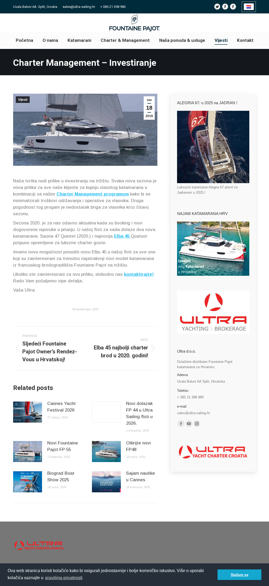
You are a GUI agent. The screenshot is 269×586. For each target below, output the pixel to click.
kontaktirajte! (139, 274)
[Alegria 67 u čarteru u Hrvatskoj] (213, 182)
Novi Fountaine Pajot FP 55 (62, 446)
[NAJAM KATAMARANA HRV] (213, 275)
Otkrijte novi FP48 (138, 446)
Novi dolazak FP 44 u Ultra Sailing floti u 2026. (139, 413)
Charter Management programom (92, 194)
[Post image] (27, 412)
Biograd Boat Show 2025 (60, 476)
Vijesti (22, 100)
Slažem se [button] (240, 575)
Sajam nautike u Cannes (140, 476)
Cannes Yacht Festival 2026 (61, 407)
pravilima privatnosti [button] (63, 577)
